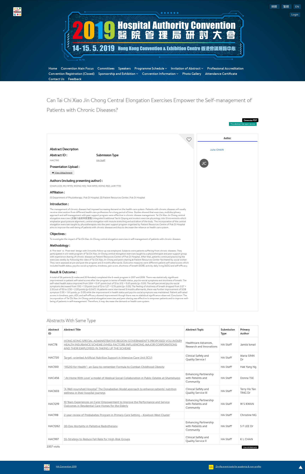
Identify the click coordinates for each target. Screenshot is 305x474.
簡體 (274, 6)
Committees (105, 68)
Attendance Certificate (221, 73)
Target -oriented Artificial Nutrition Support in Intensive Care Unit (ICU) (108, 357)
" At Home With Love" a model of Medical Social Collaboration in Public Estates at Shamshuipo (122, 378)
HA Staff (100, 160)
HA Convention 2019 (66, 466)
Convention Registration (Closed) (71, 73)
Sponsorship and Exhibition (117, 73)
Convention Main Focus (77, 68)
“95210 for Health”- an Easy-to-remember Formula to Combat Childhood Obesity (114, 367)
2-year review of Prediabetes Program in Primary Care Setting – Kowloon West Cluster (117, 415)
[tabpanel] (227, 222)
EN (297, 6)
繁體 (286, 6)
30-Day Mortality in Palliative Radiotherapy (91, 426)
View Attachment (63, 172)
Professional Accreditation (225, 68)
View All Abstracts (250, 447)
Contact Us (56, 79)
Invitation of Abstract (186, 68)
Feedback (74, 79)
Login (294, 14)
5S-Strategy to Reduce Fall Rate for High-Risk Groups (97, 439)
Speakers (124, 68)
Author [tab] (227, 138)
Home (53, 68)
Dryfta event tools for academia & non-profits (238, 466)
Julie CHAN (217, 149)
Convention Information (159, 73)
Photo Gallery (191, 73)
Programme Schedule (149, 68)
